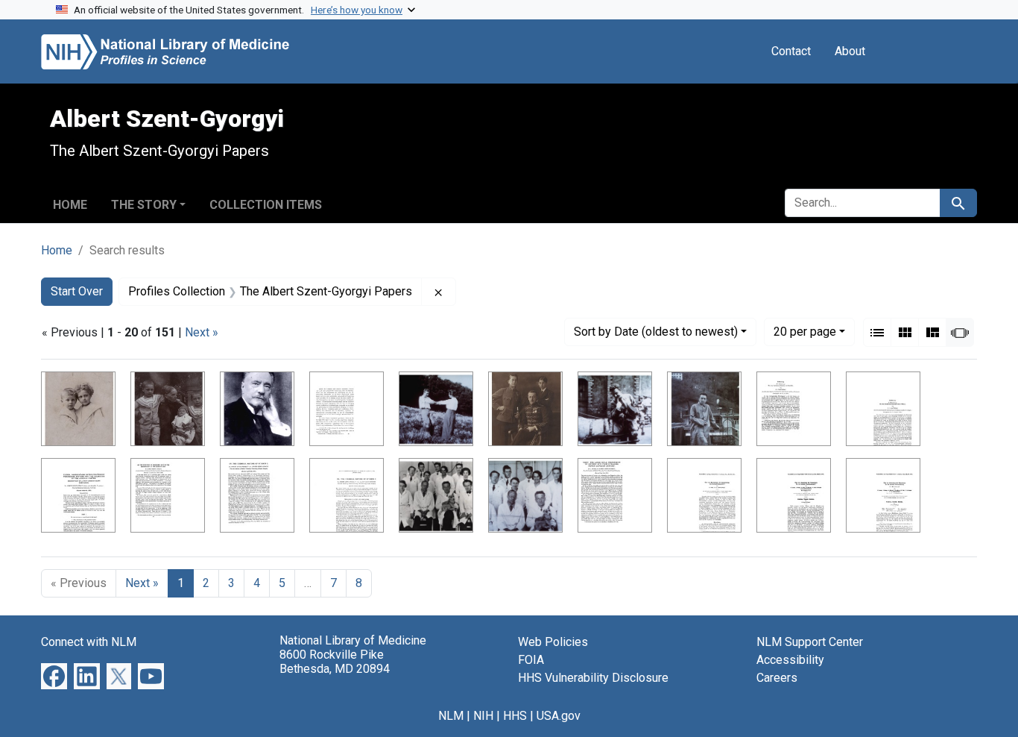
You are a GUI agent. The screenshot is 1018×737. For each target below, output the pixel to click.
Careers (776, 678)
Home (70, 205)
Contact (791, 51)
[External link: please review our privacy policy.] (54, 675)
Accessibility (790, 660)
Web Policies (553, 642)
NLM (451, 716)
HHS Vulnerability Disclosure (593, 678)
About (850, 51)
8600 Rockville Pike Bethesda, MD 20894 (334, 661)
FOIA (531, 660)
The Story (144, 205)
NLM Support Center (809, 642)
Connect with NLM (88, 642)
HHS (515, 716)
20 (805, 331)
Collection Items (265, 205)
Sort (656, 331)
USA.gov (559, 716)
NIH (483, 716)
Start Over (77, 291)
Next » (201, 332)
